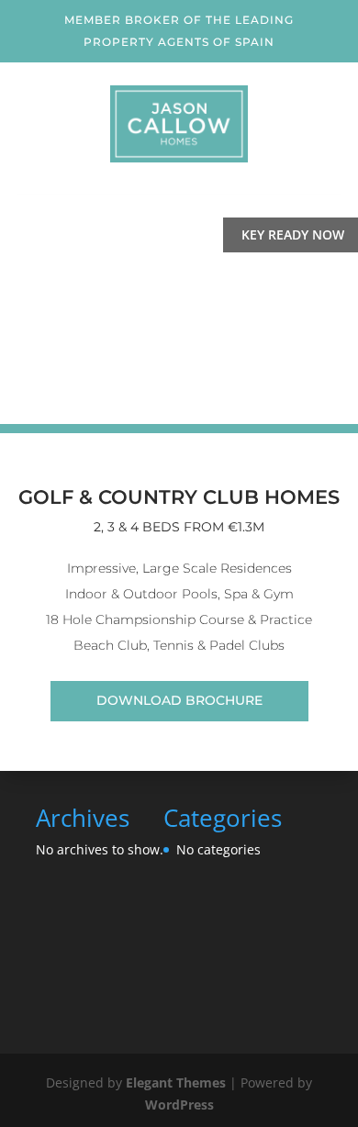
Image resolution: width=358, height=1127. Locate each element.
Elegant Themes (176, 1082)
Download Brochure (179, 700)
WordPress (179, 1104)
